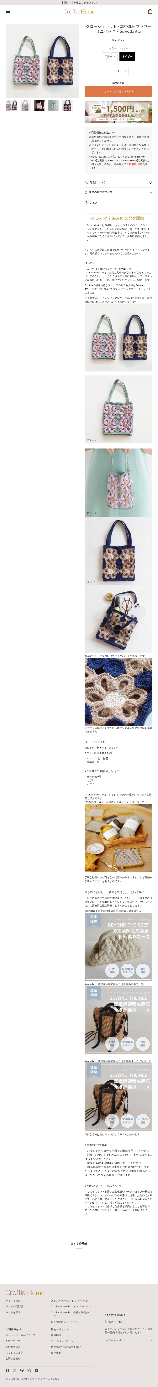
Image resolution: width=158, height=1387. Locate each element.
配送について (97, 182)
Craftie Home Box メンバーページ (71, 1306)
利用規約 (56, 1335)
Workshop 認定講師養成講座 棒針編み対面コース (113, 910)
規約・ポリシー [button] (60, 1329)
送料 (106, 137)
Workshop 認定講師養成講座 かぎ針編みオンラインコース (118, 1061)
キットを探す (13, 1312)
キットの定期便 (14, 1306)
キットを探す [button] (14, 1300)
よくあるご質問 (14, 1352)
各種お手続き (13, 1347)
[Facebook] (7, 1370)
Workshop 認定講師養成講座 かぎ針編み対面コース (114, 984)
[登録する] (149, 1340)
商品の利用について (101, 192)
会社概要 (56, 1352)
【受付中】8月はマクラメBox (79, 2)
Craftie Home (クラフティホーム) (30, 1378)
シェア (93, 202)
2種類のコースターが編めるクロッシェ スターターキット (117, 802)
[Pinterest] (22, 1370)
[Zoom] (42, 60)
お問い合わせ (13, 1358)
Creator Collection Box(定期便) (127, 160)
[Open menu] (11, 11)
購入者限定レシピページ (64, 1321)
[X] (14, 1370)
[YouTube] (36, 1370)
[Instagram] (29, 1370)
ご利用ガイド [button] (14, 1329)
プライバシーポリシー (63, 1341)
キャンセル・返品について (21, 1335)
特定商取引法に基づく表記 (66, 1347)
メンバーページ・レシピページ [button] (69, 1300)
